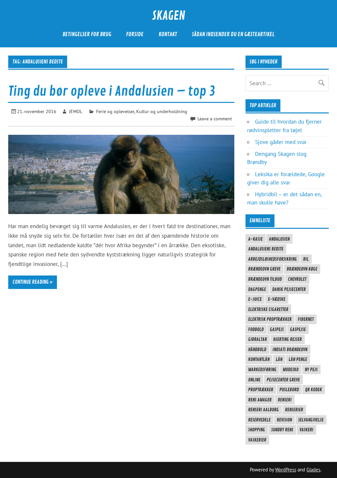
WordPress (285, 469)
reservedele (259, 420)
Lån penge (298, 359)
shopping (256, 430)
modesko (290, 369)
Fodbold (256, 329)
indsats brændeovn (289, 349)
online (254, 380)
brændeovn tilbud (265, 279)
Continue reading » (33, 282)
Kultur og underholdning (161, 111)
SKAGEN (168, 15)
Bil (306, 259)
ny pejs (311, 369)
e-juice (255, 299)
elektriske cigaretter (268, 309)
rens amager (260, 400)
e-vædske (276, 299)
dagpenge (257, 289)
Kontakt (168, 34)
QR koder (313, 390)
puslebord (289, 390)
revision (284, 420)
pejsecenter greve (283, 380)
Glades (313, 469)
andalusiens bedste (265, 249)
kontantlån (259, 359)
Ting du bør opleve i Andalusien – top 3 (111, 91)
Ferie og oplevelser (115, 111)
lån (279, 359)
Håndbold (257, 349)
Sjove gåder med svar (281, 142)
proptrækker (260, 390)
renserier (294, 410)
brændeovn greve (264, 269)
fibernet (306, 319)
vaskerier (257, 440)
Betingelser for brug (87, 34)
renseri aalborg (263, 410)
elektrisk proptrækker (270, 319)
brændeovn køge (302, 269)
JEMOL (75, 111)
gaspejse (298, 329)
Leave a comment (214, 118)
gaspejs (277, 329)
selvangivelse (311, 420)
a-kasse (255, 239)
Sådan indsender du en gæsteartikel (233, 34)
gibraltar (257, 339)
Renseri (285, 400)
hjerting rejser (287, 339)
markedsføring (262, 369)
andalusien (279, 239)
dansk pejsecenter (289, 289)
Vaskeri (306, 430)
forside (134, 34)
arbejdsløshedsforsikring (272, 259)
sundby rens (282, 430)
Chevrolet (297, 279)
